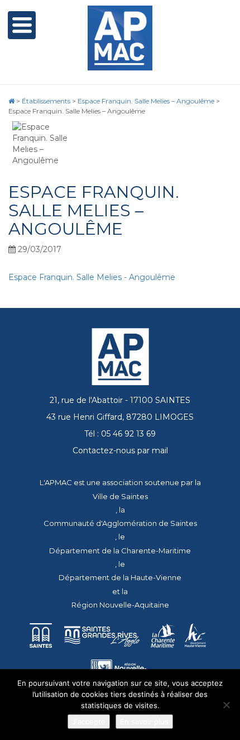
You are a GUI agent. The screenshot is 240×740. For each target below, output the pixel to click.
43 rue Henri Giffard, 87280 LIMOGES (120, 417)
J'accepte (88, 721)
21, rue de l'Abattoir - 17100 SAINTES (120, 400)
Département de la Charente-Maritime (120, 550)
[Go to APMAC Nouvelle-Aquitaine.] (11, 101)
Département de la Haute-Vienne (120, 577)
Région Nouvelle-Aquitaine (120, 605)
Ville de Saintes (120, 496)
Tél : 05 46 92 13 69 (120, 434)
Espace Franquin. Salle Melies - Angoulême (91, 277)
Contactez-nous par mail (120, 450)
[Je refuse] (226, 704)
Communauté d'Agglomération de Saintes (120, 523)
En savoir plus (144, 721)
